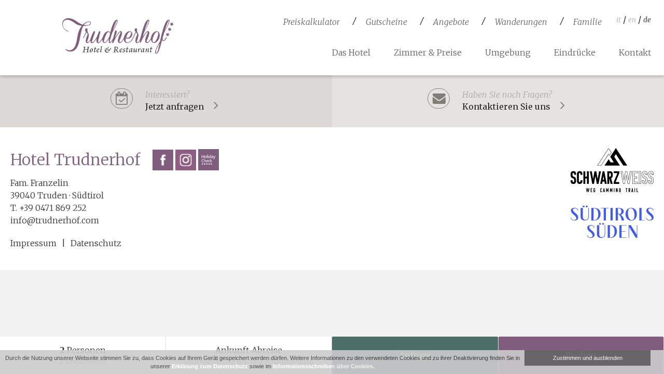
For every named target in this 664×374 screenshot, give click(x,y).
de (647, 20)
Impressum (33, 243)
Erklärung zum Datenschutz (210, 366)
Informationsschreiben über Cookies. (324, 366)
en (632, 20)
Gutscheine (386, 22)
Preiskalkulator (311, 22)
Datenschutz (96, 243)
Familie (587, 22)
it (618, 20)
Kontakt (635, 52)
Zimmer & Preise (428, 52)
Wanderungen (521, 22)
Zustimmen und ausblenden (587, 358)
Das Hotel (351, 52)
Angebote (451, 22)
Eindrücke (575, 52)
